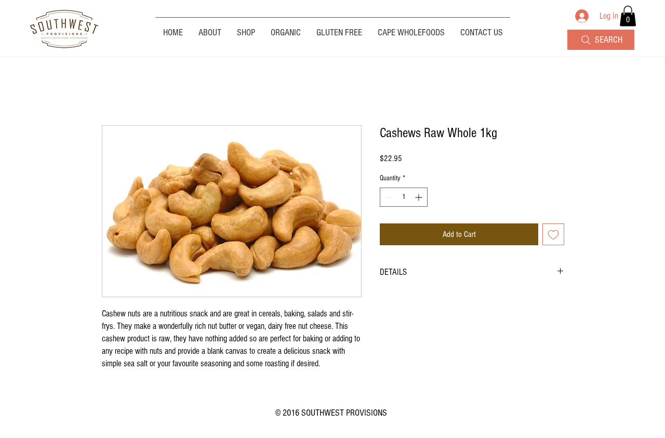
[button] (627, 16)
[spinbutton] (403, 197)
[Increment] (419, 197)
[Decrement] (387, 197)
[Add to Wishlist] (553, 234)
